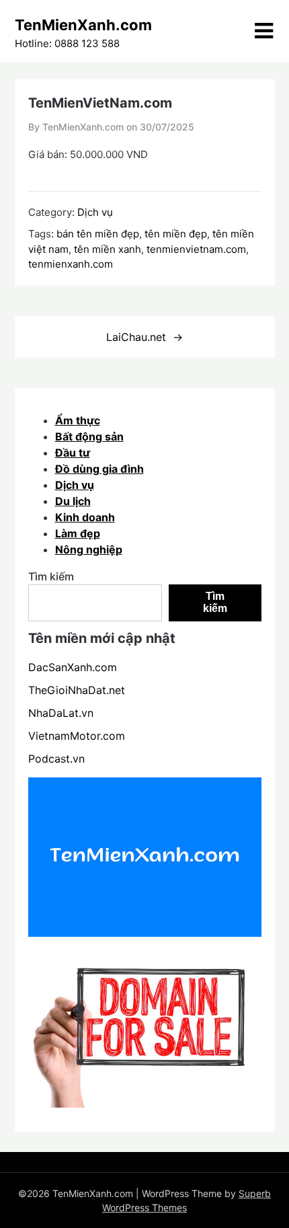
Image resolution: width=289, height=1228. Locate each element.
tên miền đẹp (175, 233)
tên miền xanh (107, 249)
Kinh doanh (85, 517)
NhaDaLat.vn (60, 713)
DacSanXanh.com (72, 667)
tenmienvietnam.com (196, 249)
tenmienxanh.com (70, 264)
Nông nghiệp (88, 549)
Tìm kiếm (51, 576)
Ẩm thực (77, 420)
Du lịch (73, 501)
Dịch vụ (95, 212)
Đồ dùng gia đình (99, 468)
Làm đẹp (77, 533)
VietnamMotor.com (76, 735)
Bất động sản (89, 436)
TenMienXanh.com (83, 25)
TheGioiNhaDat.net (76, 690)
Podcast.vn (56, 758)
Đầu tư (72, 452)
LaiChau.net (136, 337)
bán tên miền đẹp (97, 233)
